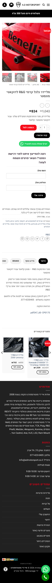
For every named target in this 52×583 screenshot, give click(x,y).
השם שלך (41, 170)
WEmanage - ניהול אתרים (24, 571)
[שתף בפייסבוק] (42, 238)
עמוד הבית (46, 84)
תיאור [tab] (43, 261)
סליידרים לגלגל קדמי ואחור (19, 84)
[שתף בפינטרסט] (27, 238)
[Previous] (45, 47)
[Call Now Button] (45, 577)
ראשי (47, 519)
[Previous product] (42, 105)
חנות (48, 498)
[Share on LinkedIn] (22, 238)
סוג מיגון (36, 84)
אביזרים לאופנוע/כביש (34, 221)
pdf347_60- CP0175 (40, 312)
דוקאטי (22, 221)
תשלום (47, 509)
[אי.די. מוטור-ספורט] (28, 5)
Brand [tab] (15, 261)
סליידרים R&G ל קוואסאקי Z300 (17, 356)
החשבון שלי (44, 514)
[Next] (4, 47)
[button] (48, 4)
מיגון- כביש (14, 221)
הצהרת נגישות (43, 525)
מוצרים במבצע (43, 535)
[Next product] (47, 105)
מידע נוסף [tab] (29, 261)
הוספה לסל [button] (42, 372)
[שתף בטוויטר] (37, 238)
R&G (48, 234)
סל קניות (46, 503)
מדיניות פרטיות (43, 493)
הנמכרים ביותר (43, 541)
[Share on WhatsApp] (47, 238)
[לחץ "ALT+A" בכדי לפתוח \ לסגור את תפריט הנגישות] (5, 569)
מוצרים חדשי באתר (41, 530)
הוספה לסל (28, 127)
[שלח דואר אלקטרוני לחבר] (32, 238)
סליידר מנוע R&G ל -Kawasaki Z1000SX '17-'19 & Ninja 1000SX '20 (39, 362)
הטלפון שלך (40, 182)
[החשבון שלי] (4, 5)
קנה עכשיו (42, 135)
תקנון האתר (44, 546)
